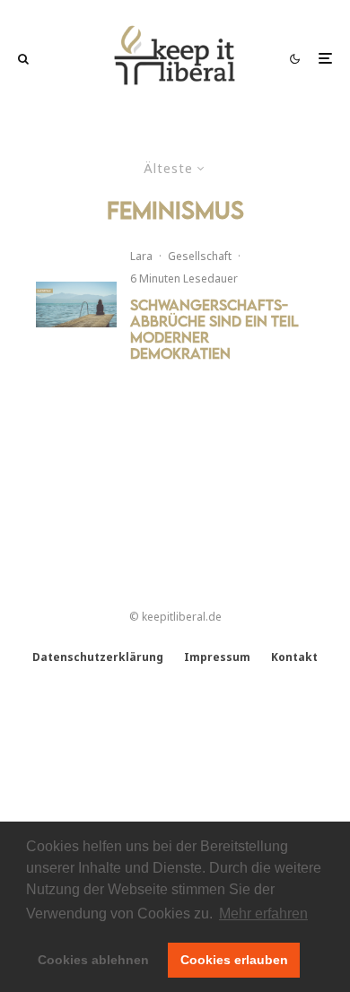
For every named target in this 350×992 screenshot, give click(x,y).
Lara (141, 256)
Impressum (217, 657)
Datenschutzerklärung (97, 657)
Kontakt (294, 657)
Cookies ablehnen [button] (93, 960)
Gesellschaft (200, 256)
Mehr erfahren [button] (263, 913)
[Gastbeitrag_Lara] (76, 304)
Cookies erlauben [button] (234, 960)
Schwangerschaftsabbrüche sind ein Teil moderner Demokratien (214, 329)
